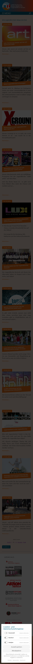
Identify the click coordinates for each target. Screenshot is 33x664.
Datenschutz (16, 660)
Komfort (11, 637)
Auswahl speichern (16, 647)
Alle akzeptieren (16, 650)
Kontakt (10, 660)
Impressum (22, 660)
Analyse (11, 642)
